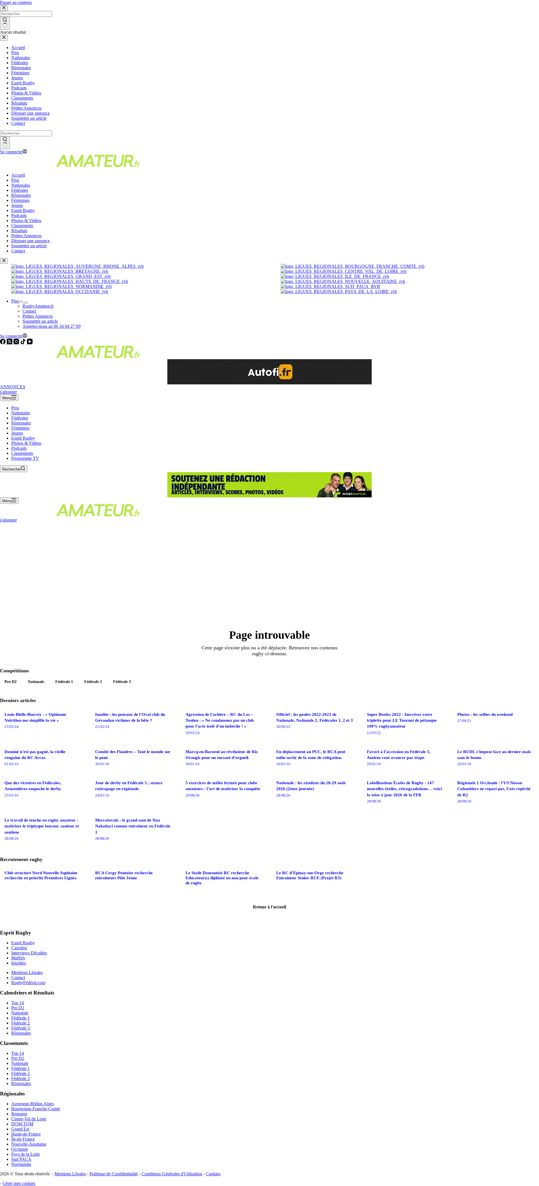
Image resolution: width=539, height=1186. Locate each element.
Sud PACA (21, 1159)
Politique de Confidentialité (114, 1173)
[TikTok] (23, 342)
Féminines (20, 428)
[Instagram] (16, 342)
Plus (15, 301)
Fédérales (19, 418)
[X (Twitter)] (10, 342)
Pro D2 (10, 681)
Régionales (21, 423)
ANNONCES (12, 386)
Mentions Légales (27, 972)
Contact (29, 311)
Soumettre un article (40, 321)
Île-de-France (23, 1139)
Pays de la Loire (25, 1154)
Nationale (36, 681)
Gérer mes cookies (19, 1183)
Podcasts (19, 448)
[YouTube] (30, 342)
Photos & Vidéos (26, 443)
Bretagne (19, 1113)
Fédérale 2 (93, 681)
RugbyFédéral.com (28, 982)
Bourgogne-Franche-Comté (35, 1108)
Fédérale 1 (64, 681)
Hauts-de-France (26, 1134)
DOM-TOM (22, 1124)
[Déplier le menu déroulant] (25, 302)
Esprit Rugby (23, 438)
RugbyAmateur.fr (38, 306)
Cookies (213, 1173)
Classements (22, 453)
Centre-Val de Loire (28, 1118)
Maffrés (18, 958)
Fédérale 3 (122, 681)
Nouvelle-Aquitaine (28, 1144)
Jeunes (17, 433)
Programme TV (25, 458)
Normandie (21, 1164)
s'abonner (8, 391)
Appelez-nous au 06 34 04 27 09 (51, 326)
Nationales (20, 412)
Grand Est (20, 1129)
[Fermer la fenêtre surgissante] (4, 261)
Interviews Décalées (29, 952)
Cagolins (19, 947)
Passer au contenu (16, 2)
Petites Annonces (37, 316)
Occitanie (19, 1149)
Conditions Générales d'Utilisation (171, 1173)
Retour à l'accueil (269, 907)
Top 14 (17, 1002)
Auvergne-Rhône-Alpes (32, 1103)
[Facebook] (3, 342)
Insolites (18, 963)
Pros (15, 407)
